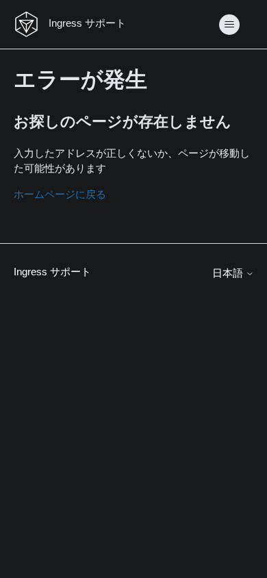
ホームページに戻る (60, 194)
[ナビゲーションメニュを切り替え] (229, 25)
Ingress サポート (52, 271)
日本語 (229, 273)
